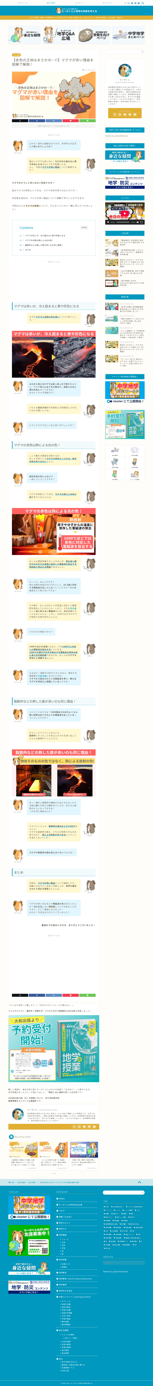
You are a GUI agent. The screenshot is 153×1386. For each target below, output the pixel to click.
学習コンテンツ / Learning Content (75, 1296)
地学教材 (63, 1272)
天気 (63, 1245)
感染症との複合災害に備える (73, 1365)
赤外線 (73, 608)
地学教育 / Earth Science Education (75, 1278)
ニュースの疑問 (68, 1334)
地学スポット (64, 1222)
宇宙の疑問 (66, 1347)
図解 (132, 1214)
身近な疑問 (51, 3)
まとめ (28, 249)
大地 (63, 1242)
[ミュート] (138, 222)
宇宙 (63, 1248)
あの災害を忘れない (70, 1362)
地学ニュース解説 (71, 1338)
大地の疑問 (16, 55)
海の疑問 (65, 1350)
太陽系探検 (118, 1234)
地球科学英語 (67, 1313)
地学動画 (63, 1234)
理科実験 (65, 1321)
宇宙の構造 (66, 1319)
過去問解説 (66, 1324)
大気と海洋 (66, 1316)
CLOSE (84, 227)
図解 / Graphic (65, 1216)
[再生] (108, 222)
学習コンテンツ (129, 1234)
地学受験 (63, 1259)
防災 (61, 1358)
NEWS (62, 1198)
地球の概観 (108, 1227)
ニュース (65, 1239)
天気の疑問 (66, 1344)
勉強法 (64, 1267)
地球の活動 (66, 1310)
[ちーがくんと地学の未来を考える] (76, 14)
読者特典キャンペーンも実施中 (22, 1100)
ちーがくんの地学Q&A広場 (70, 1204)
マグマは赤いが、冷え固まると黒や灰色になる (45, 235)
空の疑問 (65, 1353)
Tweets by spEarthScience (116, 136)
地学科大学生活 (65, 1290)
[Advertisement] (54, 280)
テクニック (66, 1301)
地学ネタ (63, 1228)
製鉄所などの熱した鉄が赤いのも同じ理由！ (44, 245)
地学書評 (63, 1284)
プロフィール (23, 3)
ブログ (62, 1210)
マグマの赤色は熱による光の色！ (39, 240)
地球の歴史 (66, 1307)
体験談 (107, 1214)
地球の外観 (66, 1304)
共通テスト (66, 1264)
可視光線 (42, 675)
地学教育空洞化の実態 (111, 1224)
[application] (125, 213)
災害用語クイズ (68, 1367)
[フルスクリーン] (141, 222)
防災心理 (65, 1370)
